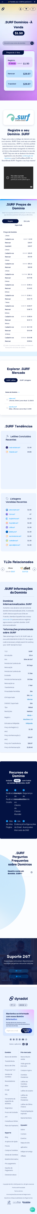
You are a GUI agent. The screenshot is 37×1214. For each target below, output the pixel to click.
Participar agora (26, 1030)
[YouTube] (23, 1039)
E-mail (19, 971)
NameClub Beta (26, 1118)
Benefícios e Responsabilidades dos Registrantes (18, 1198)
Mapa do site (25, 1143)
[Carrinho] (26, 9)
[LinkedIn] (16, 1039)
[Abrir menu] (33, 9)
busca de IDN (7, 619)
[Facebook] (11, 1039)
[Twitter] (19, 1039)
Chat (19, 976)
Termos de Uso (18, 1191)
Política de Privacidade (18, 1187)
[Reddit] (26, 1039)
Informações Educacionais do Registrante (18, 1194)
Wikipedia (29, 723)
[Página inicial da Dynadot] (3, 9)
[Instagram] (14, 1039)
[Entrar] (20, 9)
